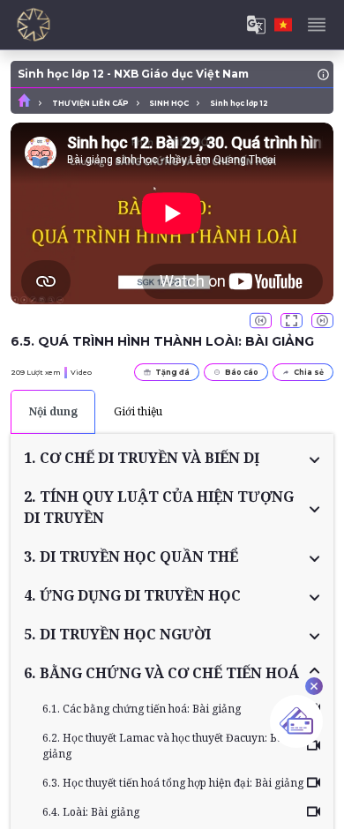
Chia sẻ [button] (309, 372)
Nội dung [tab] (53, 411)
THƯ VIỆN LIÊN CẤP (90, 103)
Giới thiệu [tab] (138, 411)
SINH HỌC (169, 103)
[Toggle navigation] (317, 24)
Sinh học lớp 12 (239, 103)
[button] (172, 457)
